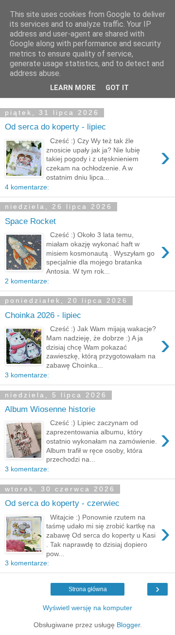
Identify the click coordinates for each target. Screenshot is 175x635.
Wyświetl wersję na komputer (87, 608)
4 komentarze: (27, 187)
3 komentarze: (27, 375)
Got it (117, 88)
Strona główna (88, 589)
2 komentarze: (27, 281)
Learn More (73, 88)
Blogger (128, 625)
